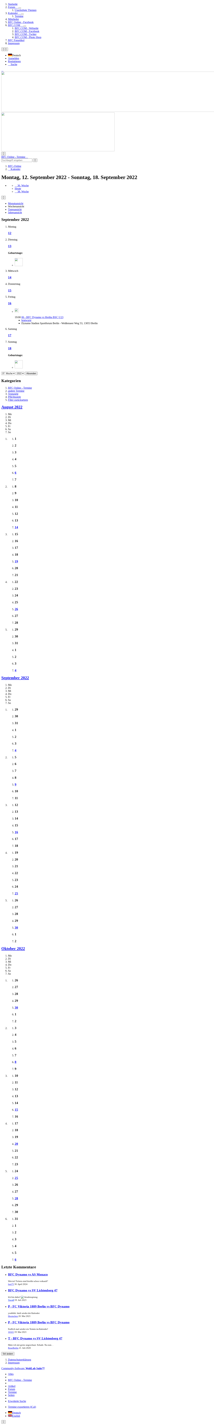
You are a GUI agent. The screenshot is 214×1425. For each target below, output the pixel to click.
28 (16, 1198)
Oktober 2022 (13, 948)
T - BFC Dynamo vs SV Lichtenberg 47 (35, 1338)
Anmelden (13, 58)
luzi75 (11, 1284)
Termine (12, 1392)
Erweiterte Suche (17, 1401)
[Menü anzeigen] (19, 8)
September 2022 (15, 678)
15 (9, 290)
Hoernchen (13, 1316)
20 (16, 1144)
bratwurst (26, 320)
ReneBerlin (13, 1348)
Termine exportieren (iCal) (22, 1406)
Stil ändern (8, 1354)
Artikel (11, 1386)
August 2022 (11, 407)
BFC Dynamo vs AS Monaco (28, 1274)
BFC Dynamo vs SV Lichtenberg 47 (33, 1290)
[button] (15, 55)
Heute (18, 188)
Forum (11, 1389)
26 (16, 609)
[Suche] (3, 153)
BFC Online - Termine (20, 1380)
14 (9, 277)
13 (9, 246)
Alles (11, 1374)
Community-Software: (23, 1368)
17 (9, 335)
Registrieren (14, 61)
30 (16, 927)
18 (9, 348)
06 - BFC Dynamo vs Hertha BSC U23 (42, 317)
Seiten (11, 1395)
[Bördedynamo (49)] (19, 367)
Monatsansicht (15, 203)
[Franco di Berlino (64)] (19, 265)
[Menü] (4, 49)
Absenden (31, 373)
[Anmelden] (2, 70)
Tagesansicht (15, 209)
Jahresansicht (15, 212)
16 (9, 303)
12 (9, 233)
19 (16, 561)
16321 (11, 1332)
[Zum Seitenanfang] (3, 1422)
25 (16, 893)
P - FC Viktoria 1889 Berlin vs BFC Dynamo (39, 1306)
